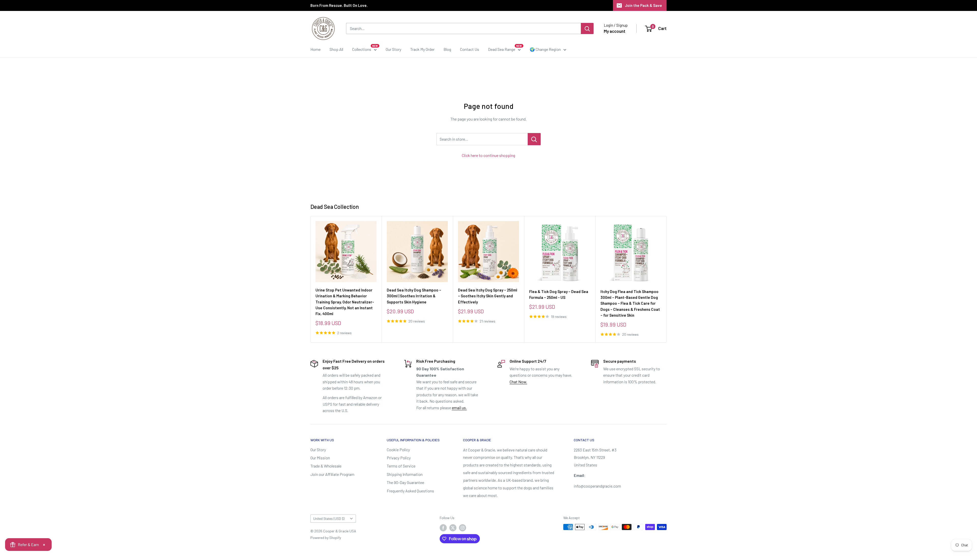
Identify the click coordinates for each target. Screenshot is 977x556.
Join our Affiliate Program (332, 474)
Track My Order (422, 49)
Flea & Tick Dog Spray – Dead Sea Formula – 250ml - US (558, 294)
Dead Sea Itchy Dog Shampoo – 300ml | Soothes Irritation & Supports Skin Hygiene (414, 296)
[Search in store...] (534, 139)
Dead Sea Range (501, 49)
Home (315, 49)
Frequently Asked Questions (410, 490)
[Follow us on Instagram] (462, 527)
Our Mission (320, 457)
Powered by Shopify (325, 537)
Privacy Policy (399, 457)
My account (614, 31)
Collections (361, 49)
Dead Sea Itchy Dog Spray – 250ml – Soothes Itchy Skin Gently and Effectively (487, 296)
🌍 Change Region (545, 49)
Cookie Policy (398, 449)
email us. (459, 407)
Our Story (393, 49)
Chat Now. (518, 381)
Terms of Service (401, 465)
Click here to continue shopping (488, 155)
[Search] (587, 28)
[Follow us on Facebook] (443, 527)
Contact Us (469, 49)
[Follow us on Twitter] (452, 527)
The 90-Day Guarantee (405, 482)
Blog (447, 49)
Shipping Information (405, 474)
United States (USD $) (328, 518)
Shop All (336, 49)
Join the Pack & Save (643, 5)
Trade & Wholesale (325, 465)
